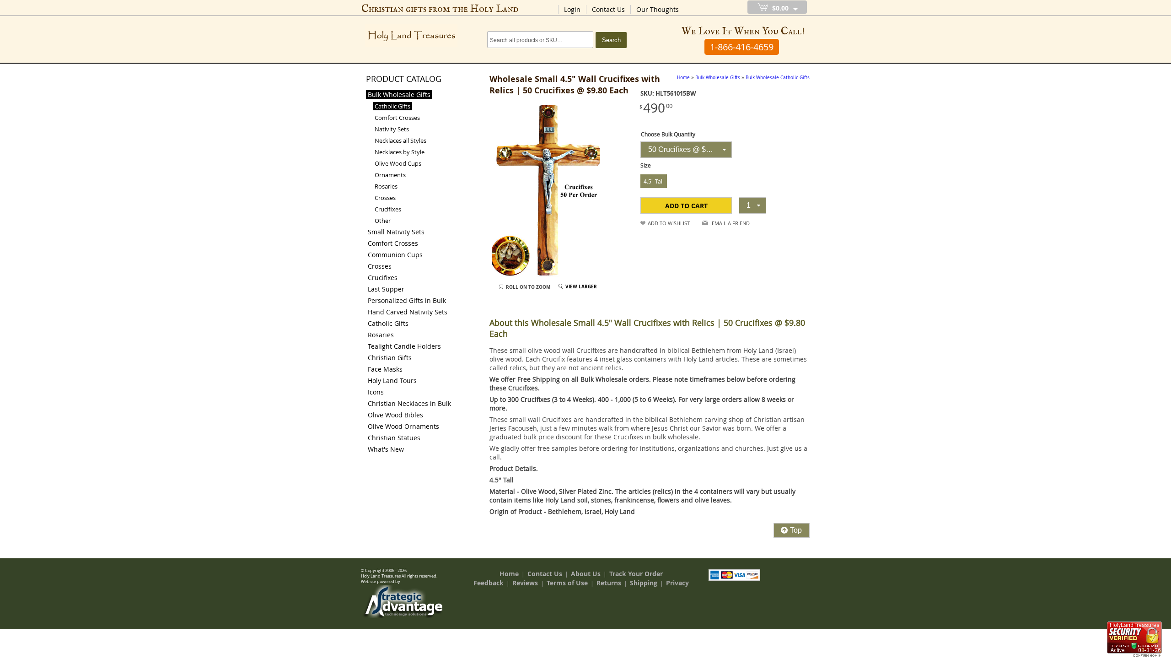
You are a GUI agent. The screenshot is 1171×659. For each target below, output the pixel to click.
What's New (386, 449)
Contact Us (608, 9)
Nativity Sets (392, 129)
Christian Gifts (390, 357)
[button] (686, 205)
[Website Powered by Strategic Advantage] (403, 616)
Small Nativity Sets (396, 231)
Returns (608, 582)
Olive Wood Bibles (395, 415)
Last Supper (386, 289)
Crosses (385, 198)
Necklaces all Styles (400, 140)
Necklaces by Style (399, 152)
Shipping (643, 582)
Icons (376, 392)
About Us (586, 573)
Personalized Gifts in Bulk (407, 300)
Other (383, 220)
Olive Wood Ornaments (403, 426)
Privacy (677, 582)
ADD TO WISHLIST (669, 223)
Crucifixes (388, 209)
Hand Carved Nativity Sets (407, 312)
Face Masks (385, 369)
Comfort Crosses (397, 117)
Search (611, 40)
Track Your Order (636, 573)
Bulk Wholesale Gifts (399, 94)
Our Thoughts (657, 9)
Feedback (488, 582)
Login (572, 9)
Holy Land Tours (392, 380)
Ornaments (390, 175)
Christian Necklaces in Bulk (409, 403)
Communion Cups (395, 254)
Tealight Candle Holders (404, 346)
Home (509, 573)
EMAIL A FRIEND (731, 223)
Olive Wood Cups (398, 163)
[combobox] (686, 149)
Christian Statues (394, 437)
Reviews (525, 582)
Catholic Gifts (392, 106)
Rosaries (386, 186)
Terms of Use (567, 582)
